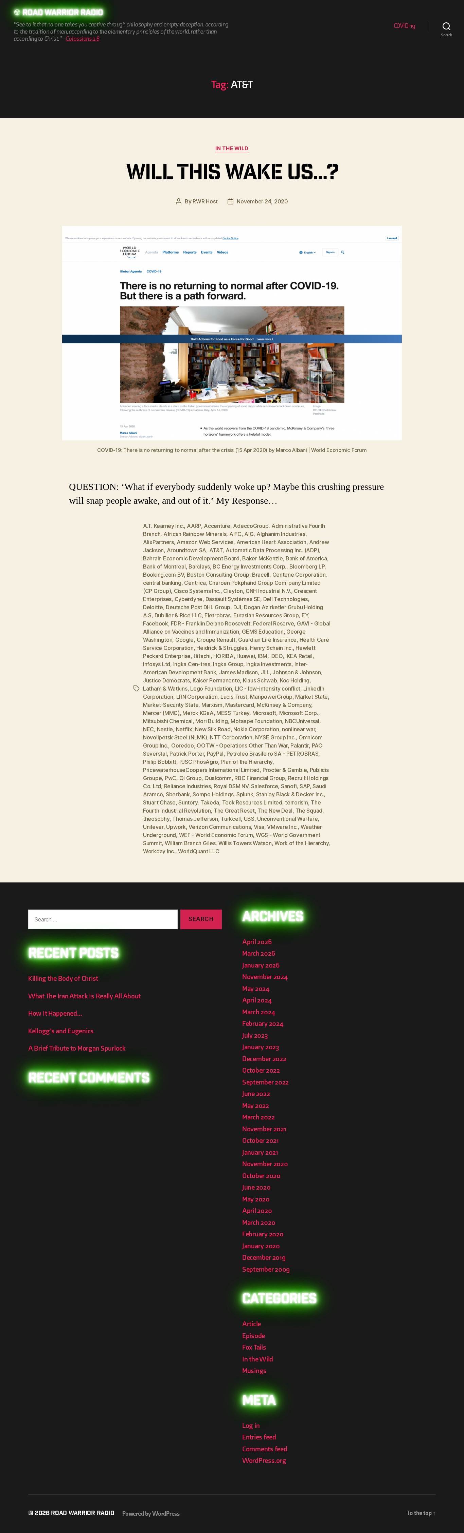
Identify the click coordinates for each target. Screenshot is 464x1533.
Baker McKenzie (262, 558)
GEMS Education (262, 631)
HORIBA (223, 656)
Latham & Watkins (165, 688)
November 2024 (265, 977)
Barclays (199, 566)
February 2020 (263, 1234)
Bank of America (306, 558)
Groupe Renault (216, 639)
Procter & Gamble (285, 769)
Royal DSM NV (231, 786)
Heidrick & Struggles (221, 647)
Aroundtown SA (187, 550)
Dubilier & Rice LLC (178, 615)
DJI (237, 607)
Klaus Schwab (260, 680)
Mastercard (239, 704)
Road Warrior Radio (62, 13)
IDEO (276, 656)
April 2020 (257, 1211)
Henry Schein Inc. (271, 647)
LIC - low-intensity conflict (267, 688)
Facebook (155, 623)
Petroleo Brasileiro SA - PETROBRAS (273, 753)
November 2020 (265, 1164)
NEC (148, 729)
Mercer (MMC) (161, 713)
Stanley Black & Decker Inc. (290, 794)
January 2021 (260, 1152)
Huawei (245, 656)
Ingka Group (228, 664)
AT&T (216, 550)
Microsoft (264, 713)
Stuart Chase (159, 802)
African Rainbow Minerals (195, 534)
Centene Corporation (299, 574)
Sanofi (289, 786)
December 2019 (264, 1257)
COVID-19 (404, 25)
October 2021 (260, 1140)
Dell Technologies (285, 599)
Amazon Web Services (205, 542)
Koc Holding (294, 680)
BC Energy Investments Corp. (249, 566)
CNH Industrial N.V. (268, 591)
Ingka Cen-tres (191, 664)
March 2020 (258, 1222)
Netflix (184, 729)
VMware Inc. (282, 826)
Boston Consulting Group (218, 574)
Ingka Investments (268, 664)
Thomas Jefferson (195, 818)
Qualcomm (218, 778)
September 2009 (266, 1269)
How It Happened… (55, 1013)
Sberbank (178, 794)
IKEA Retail (299, 656)
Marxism (211, 704)
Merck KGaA (197, 713)
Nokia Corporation (256, 729)
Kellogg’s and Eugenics (61, 1031)
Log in (251, 1425)
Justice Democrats (166, 680)
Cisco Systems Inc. (197, 591)
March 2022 (258, 1117)
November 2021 (264, 1129)
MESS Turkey (232, 713)
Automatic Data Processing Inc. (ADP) (272, 550)
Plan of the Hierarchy (246, 761)
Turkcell (231, 818)
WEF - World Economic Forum (216, 835)
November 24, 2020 (262, 201)
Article (251, 1324)
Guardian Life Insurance (267, 639)
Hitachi (202, 656)
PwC (170, 778)
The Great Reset (234, 810)
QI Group (190, 778)
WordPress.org (264, 1460)
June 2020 (256, 1187)
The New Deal (274, 810)
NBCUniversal (302, 721)
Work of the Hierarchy (301, 843)
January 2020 (261, 1246)
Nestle (165, 729)
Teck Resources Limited (252, 802)
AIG (248, 534)
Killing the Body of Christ (63, 978)
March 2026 (258, 953)
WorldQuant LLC (198, 851)
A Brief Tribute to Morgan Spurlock (77, 1048)
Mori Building (211, 721)
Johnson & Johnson (296, 672)
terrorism (296, 802)
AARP (194, 525)
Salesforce (264, 786)
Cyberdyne (189, 599)
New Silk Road (213, 729)
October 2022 (261, 1070)
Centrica (195, 582)
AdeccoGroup (250, 525)
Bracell (260, 574)
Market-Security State (170, 704)
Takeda (209, 802)
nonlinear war (298, 729)
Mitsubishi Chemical (168, 721)
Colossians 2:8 (83, 38)
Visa (259, 826)
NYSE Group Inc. (275, 737)
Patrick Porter (186, 753)
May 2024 (255, 988)
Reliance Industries (187, 786)
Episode (253, 1336)
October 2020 (261, 1176)
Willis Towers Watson (245, 843)
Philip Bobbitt (159, 761)
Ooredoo (182, 745)
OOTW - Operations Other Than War (242, 745)
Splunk (244, 794)
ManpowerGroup (271, 696)
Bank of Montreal (164, 566)
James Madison (238, 672)
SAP (305, 786)
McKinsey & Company (284, 704)
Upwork (175, 826)
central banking (162, 582)
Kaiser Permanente (216, 680)
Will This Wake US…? (232, 175)
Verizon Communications (220, 826)
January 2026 (261, 965)
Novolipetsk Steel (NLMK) (175, 737)
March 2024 (258, 1012)
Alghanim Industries (280, 534)
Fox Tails (254, 1347)
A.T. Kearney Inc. (163, 525)
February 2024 (262, 1023)
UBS (249, 818)
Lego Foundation (211, 688)
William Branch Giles (190, 843)
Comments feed (264, 1449)
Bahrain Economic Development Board (191, 558)
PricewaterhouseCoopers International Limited (201, 769)
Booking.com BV (163, 574)
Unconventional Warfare (287, 818)
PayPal (215, 753)
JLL (265, 672)
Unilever (153, 826)
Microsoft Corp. (298, 713)
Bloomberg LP (307, 566)
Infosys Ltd (156, 664)
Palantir (299, 745)
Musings (254, 1371)
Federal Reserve (273, 623)
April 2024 (256, 1000)
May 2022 (255, 1105)
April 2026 (256, 942)
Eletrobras (217, 615)
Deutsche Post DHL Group (198, 607)
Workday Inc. (159, 851)
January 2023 (260, 1047)
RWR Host (205, 201)
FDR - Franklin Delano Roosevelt (210, 623)
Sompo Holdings (213, 794)
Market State (311, 696)
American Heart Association (271, 542)
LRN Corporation (197, 696)
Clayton (233, 591)
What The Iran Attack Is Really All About (84, 996)
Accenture (217, 525)
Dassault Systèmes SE (233, 599)
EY (305, 615)
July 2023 (255, 1035)
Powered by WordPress (151, 1513)
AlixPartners (158, 542)
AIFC (235, 534)
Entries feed (259, 1437)
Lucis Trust (233, 696)
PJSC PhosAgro (198, 761)
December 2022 (264, 1059)
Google (184, 639)
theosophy (156, 818)
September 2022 (265, 1082)
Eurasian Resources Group (266, 615)
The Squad (309, 810)
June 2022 (256, 1094)
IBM (262, 656)
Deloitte (153, 607)
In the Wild (232, 148)
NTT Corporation (231, 737)
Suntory (187, 802)
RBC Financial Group (259, 778)
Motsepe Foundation (256, 721)
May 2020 (256, 1199)
